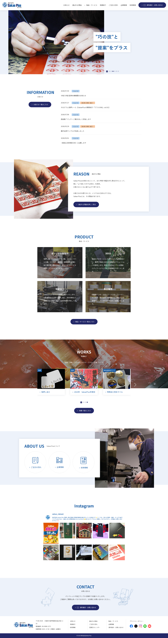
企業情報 (124, 5)
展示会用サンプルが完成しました (72, 131)
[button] (109, 71)
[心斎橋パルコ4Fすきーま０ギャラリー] (100, 530)
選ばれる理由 (77, 5)
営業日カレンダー (94, 627)
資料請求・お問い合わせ (115, 627)
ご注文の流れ (113, 5)
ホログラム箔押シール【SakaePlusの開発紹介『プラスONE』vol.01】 (85, 107)
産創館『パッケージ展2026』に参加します (76, 119)
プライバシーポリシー (136, 621)
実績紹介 (103, 5)
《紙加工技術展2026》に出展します (73, 143)
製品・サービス (113, 621)
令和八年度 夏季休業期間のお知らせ (73, 95)
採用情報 (133, 5)
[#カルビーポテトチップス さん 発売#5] (51, 533)
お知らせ (66, 5)
